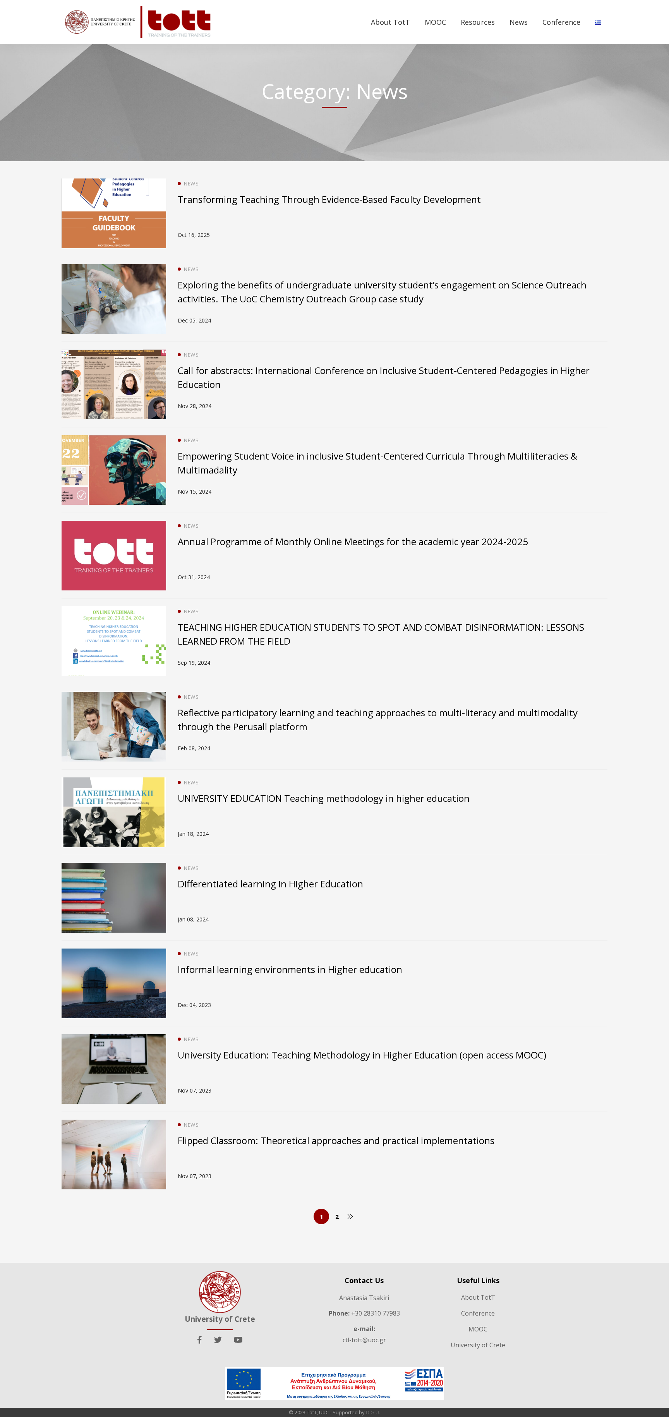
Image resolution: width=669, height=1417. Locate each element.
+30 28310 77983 (364, 1313)
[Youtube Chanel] (238, 1340)
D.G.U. (373, 1412)
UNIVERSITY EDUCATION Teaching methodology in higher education (324, 798)
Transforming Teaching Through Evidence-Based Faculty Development (329, 199)
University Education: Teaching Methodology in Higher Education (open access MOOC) (362, 1054)
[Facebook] (199, 1340)
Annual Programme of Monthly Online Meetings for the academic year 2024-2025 (353, 541)
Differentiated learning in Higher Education (270, 883)
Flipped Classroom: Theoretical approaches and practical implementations (336, 1140)
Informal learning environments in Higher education (290, 969)
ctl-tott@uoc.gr (364, 1340)
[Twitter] (218, 1340)
